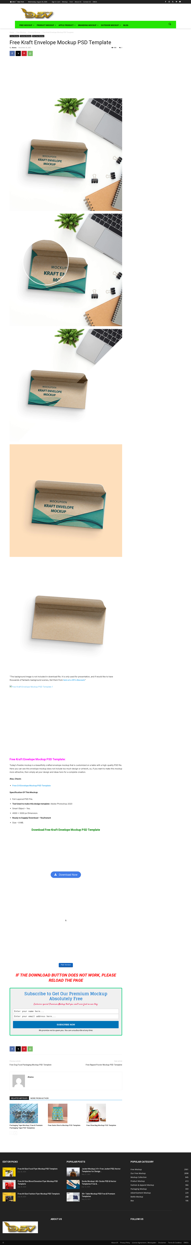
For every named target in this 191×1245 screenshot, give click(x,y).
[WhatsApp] (30, 53)
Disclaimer (162, 1242)
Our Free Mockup (38, 36)
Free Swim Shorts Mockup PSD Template (64, 1125)
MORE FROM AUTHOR (40, 1098)
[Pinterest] (24, 53)
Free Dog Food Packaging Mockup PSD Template (30, 1065)
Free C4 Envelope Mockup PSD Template (31, 785)
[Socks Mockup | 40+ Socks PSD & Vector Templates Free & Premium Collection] (73, 1184)
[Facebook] (165, 1)
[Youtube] (180, 1)
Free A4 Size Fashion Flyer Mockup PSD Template (39, 1194)
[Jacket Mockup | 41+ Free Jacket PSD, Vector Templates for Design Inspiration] (73, 1172)
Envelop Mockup (34, 32)
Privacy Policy (125, 1242)
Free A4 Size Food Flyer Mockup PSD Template (37, 1169)
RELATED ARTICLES (19, 1098)
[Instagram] (169, 1)
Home (12, 32)
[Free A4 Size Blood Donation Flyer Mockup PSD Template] (9, 1184)
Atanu (14, 47)
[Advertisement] (112, 13)
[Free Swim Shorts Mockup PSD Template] (66, 1113)
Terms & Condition (175, 1242)
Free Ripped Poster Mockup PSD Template (104, 1065)
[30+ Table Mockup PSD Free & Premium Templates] (73, 1196)
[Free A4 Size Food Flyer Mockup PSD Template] (9, 1172)
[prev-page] (11, 1133)
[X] (172, 1)
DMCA (186, 1242)
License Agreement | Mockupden (144, 1242)
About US (114, 1242)
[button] (170, 24)
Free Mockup (21, 32)
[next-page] (15, 1133)
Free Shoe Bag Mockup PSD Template (101, 1125)
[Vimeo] (176, 1)
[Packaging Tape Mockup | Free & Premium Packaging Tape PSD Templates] (27, 1113)
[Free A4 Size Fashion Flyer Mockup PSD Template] (9, 1196)
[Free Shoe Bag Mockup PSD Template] (104, 1113)
